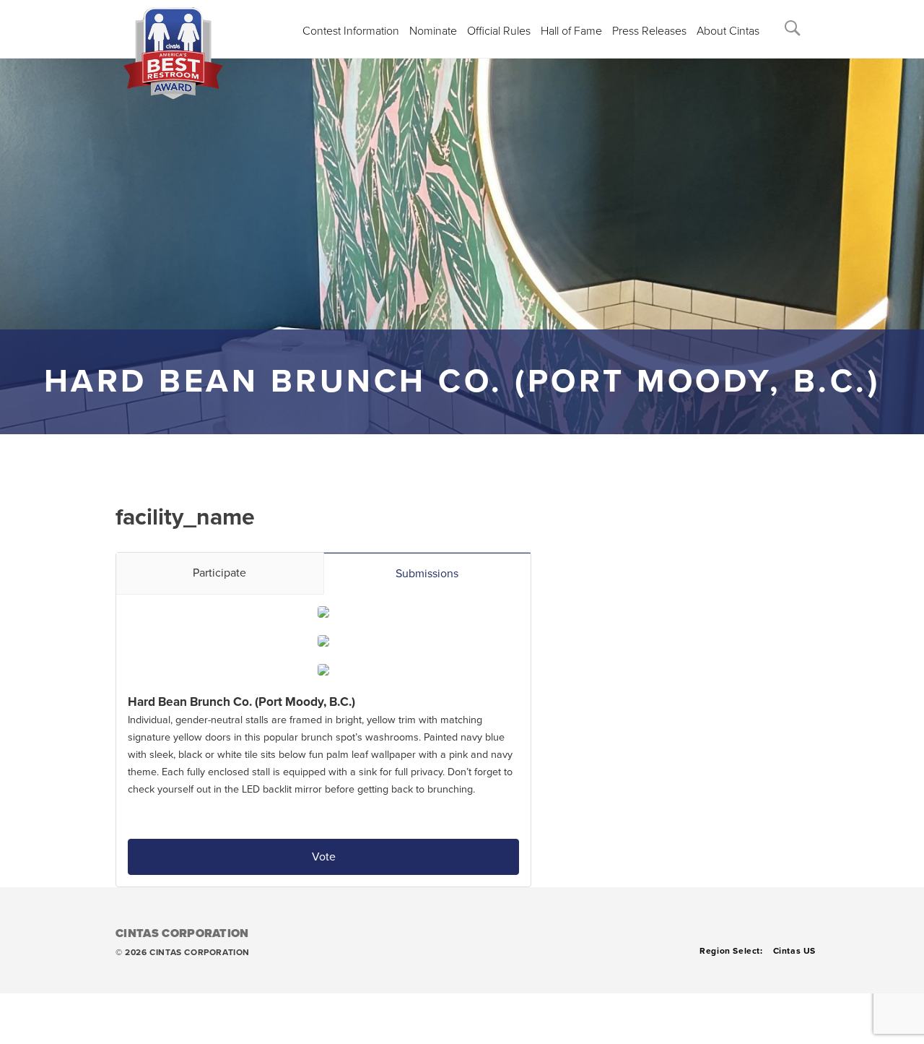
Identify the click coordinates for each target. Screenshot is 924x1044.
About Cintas (728, 31)
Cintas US (794, 951)
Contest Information (350, 31)
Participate (219, 573)
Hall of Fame (571, 31)
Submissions (427, 573)
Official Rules (499, 31)
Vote (324, 857)
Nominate (433, 31)
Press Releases (649, 31)
